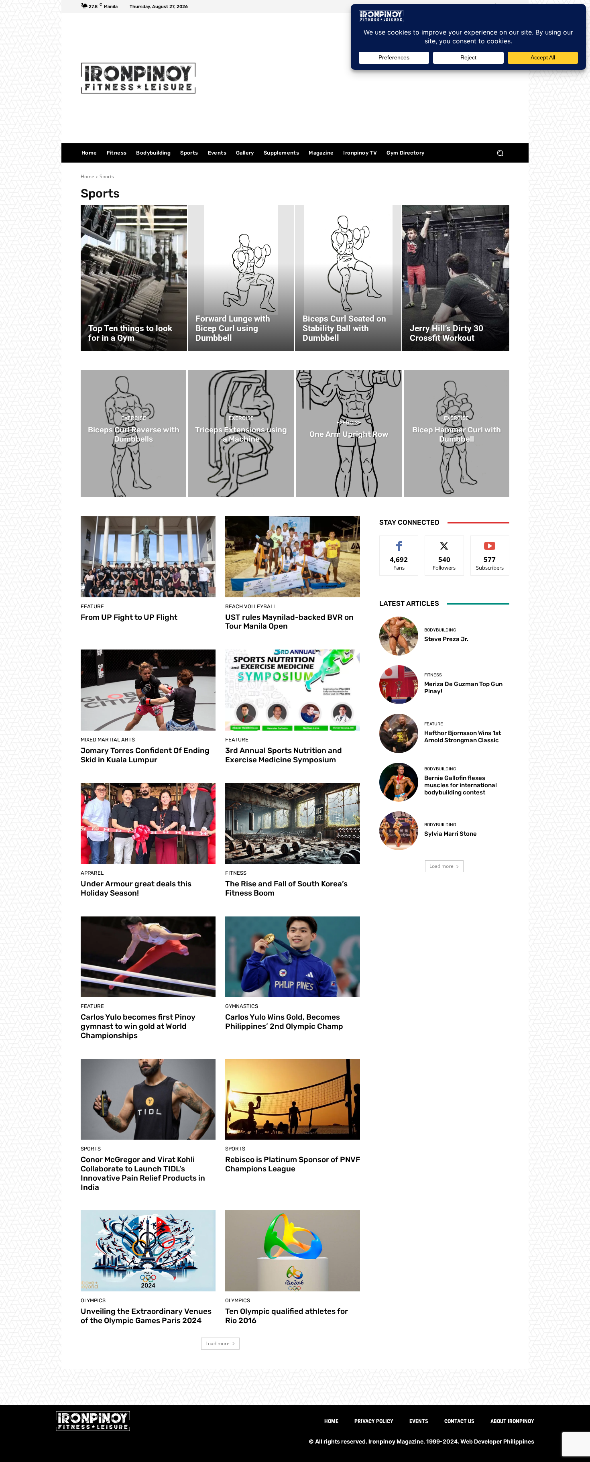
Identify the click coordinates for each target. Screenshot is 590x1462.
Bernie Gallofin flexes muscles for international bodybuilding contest (460, 785)
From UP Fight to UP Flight (129, 617)
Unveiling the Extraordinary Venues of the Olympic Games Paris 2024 (146, 1316)
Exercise (133, 418)
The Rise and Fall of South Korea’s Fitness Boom (286, 888)
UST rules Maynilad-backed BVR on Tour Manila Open (289, 622)
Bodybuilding (440, 630)
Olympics (93, 1300)
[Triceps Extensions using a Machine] (241, 433)
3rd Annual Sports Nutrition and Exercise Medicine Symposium (283, 755)
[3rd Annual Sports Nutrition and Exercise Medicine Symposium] (292, 690)
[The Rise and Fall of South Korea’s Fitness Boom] (292, 823)
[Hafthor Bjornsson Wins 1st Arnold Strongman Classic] (398, 733)
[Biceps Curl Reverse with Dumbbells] (133, 433)
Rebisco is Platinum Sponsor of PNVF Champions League (292, 1164)
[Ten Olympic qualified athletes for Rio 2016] (292, 1250)
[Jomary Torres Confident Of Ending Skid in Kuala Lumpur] (148, 690)
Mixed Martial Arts (108, 739)
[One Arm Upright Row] (349, 433)
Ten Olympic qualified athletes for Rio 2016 (286, 1316)
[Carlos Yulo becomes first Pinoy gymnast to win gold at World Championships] (148, 957)
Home (87, 176)
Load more (217, 1343)
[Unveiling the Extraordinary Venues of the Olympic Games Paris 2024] (148, 1250)
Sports (91, 1148)
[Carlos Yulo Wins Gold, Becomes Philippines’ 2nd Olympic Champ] (292, 957)
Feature (92, 606)
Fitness (235, 873)
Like (399, 542)
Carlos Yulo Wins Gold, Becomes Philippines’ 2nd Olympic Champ (284, 1021)
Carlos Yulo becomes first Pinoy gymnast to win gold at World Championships (138, 1026)
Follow (444, 542)
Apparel (92, 873)
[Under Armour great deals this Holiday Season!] (148, 823)
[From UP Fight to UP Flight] (148, 556)
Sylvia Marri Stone (450, 833)
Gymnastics (241, 1006)
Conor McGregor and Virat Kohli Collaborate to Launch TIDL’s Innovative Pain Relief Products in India (143, 1173)
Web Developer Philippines (497, 1441)
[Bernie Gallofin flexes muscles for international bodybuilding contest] (398, 782)
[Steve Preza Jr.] (398, 636)
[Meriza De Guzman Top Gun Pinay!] (398, 684)
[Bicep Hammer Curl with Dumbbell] (456, 433)
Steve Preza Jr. (446, 639)
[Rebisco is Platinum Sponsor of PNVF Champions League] (292, 1099)
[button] (499, 153)
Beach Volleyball (250, 606)
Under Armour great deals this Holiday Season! (136, 888)
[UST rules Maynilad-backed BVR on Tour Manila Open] (292, 556)
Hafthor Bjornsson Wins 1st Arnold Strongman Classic (462, 736)
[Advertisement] (362, 79)
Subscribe (490, 542)
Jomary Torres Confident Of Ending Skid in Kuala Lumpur (145, 755)
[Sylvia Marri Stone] (398, 830)
